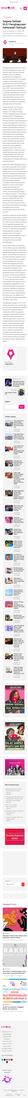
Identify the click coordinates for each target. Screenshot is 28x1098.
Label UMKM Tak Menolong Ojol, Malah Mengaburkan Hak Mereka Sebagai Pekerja (19, 449)
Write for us (18, 1094)
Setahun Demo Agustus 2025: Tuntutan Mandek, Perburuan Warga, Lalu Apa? (19, 657)
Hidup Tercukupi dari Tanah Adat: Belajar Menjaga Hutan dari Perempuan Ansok (19, 670)
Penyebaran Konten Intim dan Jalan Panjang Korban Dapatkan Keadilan (18, 384)
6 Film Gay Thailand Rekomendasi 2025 (11, 805)
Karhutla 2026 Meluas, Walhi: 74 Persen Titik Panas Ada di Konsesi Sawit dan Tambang (19, 642)
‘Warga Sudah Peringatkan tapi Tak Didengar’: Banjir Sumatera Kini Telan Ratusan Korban (14, 798)
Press (18, 1095)
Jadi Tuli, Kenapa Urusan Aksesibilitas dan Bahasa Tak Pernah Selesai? (19, 605)
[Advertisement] (14, 863)
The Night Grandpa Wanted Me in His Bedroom (14, 812)
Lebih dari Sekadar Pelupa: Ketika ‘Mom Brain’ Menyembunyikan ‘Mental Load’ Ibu (19, 629)
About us (9, 1094)
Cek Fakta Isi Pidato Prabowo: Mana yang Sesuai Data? (19, 581)
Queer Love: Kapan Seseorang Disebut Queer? (14, 818)
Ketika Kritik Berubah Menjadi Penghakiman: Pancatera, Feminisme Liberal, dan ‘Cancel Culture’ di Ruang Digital (19, 478)
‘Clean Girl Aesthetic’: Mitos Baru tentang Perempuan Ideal (18, 520)
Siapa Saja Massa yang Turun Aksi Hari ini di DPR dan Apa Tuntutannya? (19, 436)
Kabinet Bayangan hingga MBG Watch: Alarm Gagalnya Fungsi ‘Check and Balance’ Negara (19, 494)
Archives (7, 881)
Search (7, 401)
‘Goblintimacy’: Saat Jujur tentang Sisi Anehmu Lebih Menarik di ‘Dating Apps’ (19, 558)
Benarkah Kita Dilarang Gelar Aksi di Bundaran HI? (19, 617)
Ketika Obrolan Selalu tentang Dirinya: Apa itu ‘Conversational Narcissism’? (18, 544)
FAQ (24, 1095)
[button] (25, 8)
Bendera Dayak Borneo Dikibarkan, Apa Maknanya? (19, 569)
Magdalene (12, 41)
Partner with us (10, 1095)
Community (7, 17)
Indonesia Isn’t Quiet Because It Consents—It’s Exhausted (18, 463)
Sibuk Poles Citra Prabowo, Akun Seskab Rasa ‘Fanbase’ (18, 508)
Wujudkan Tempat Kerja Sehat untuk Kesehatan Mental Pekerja (15, 936)
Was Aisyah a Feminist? (11, 393)
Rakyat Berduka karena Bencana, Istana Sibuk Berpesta (18, 592)
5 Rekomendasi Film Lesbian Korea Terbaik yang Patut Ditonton (14, 790)
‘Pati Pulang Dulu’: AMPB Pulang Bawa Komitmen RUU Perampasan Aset (19, 424)
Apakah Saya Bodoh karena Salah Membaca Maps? (18, 532)
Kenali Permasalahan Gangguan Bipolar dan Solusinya (13, 1008)
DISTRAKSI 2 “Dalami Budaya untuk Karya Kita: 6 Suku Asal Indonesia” (14, 972)
